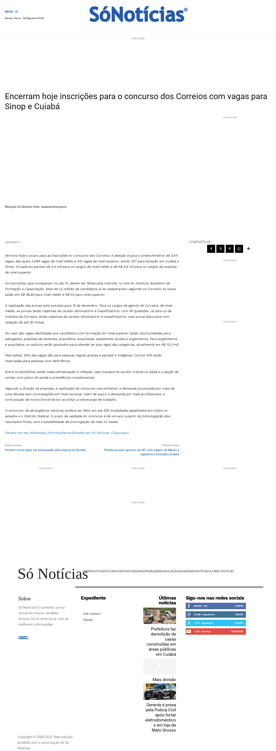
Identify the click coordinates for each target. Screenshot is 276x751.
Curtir (239, 605)
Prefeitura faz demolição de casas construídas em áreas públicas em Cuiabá (161, 642)
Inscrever (237, 631)
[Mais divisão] (159, 666)
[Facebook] (211, 249)
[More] (248, 249)
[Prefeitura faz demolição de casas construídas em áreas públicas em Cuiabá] (159, 616)
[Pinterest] (230, 249)
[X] (220, 249)
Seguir (239, 614)
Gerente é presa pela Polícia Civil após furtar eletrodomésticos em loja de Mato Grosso (160, 717)
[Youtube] (27, 637)
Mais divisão (164, 679)
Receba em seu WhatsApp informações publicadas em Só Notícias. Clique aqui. (67, 433)
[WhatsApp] (239, 249)
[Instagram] (21, 637)
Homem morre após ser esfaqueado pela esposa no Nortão (45, 450)
